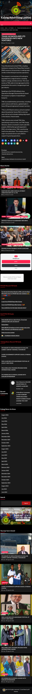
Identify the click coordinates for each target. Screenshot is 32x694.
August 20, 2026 (10, 559)
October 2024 (5, 479)
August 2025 (5, 449)
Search (2, 497)
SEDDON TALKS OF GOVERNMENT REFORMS (15, 220)
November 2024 (6, 476)
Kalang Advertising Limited (16, 17)
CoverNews (23, 689)
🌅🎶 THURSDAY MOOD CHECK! (10, 335)
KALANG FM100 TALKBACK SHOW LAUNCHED (15, 248)
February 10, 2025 (10, 250)
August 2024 (5, 486)
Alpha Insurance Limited (8, 332)
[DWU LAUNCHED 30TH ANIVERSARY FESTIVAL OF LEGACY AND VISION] (16, 604)
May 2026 (4, 424)
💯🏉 (3, 298)
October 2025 (5, 442)
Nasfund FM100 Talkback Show (8, 34)
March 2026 (5, 430)
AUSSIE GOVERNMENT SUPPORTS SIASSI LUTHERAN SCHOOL (16, 355)
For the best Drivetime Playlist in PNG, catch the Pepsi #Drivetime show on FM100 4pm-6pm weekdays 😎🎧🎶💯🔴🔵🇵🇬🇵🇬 (16, 293)
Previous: (12, 152)
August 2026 (5, 415)
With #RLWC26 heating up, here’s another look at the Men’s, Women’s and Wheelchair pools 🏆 (16, 328)
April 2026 (4, 427)
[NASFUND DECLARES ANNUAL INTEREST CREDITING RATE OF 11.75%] (16, 178)
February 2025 (5, 467)
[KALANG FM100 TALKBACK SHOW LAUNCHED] (16, 236)
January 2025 (5, 470)
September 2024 (6, 483)
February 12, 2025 (10, 222)
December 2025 (6, 436)
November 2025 (6, 439)
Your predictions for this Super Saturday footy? (14, 307)
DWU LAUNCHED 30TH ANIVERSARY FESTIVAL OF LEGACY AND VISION (15, 362)
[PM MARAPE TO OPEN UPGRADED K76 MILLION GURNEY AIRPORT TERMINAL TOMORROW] (16, 543)
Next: (14, 158)
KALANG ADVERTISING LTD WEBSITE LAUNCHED (23, 384)
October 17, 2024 (10, 43)
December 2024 (6, 473)
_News (4, 559)
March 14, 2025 (10, 194)
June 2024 (4, 492)
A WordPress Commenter (23, 392)
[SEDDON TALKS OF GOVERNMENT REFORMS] (16, 208)
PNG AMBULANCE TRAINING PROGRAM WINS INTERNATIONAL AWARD (14, 368)
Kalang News (4, 187)
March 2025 (5, 464)
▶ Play (16, 261)
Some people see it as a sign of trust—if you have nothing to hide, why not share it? (14, 320)
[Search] (31, 23)
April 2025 (4, 461)
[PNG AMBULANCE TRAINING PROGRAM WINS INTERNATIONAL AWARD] (16, 635)
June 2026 (4, 421)
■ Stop (16, 265)
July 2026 (4, 418)
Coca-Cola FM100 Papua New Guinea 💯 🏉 (13, 304)
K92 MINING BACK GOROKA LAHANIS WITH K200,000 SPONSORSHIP (14, 375)
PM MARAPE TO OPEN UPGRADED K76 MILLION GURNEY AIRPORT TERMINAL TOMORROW (15, 348)
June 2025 (4, 455)
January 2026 (5, 433)
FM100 (3, 216)
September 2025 (6, 445)
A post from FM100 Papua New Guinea (12, 301)
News (4, 43)
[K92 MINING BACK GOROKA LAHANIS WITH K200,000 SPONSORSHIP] (16, 666)
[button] (3, 140)
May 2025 (4, 458)
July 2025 (4, 452)
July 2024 (4, 489)
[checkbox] (4, 690)
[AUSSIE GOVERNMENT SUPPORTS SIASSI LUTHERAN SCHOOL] (16, 574)
